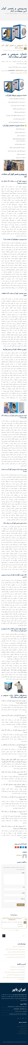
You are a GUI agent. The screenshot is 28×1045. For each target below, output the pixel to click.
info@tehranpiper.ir (18, 1011)
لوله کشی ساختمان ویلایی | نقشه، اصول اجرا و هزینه (16, 957)
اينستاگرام (20, 1018)
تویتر (23, 1018)
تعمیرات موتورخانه (23, 1028)
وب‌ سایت (23, 898)
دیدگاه (23, 872)
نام (24, 887)
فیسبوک (26, 847)
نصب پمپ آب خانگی (23, 1030)
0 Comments (5, 50)
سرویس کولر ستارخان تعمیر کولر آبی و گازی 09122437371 (12, 919)
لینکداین (21, 847)
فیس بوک (25, 1018)
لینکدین (18, 1018)
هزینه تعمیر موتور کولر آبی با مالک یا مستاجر (12, 972)
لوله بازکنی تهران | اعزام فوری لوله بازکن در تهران (16, 951)
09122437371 (19, 70)
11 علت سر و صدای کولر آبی (15, 966)
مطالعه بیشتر (20, 926)
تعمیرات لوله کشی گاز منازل (22, 1026)
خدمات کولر (13, 50)
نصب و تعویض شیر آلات (23, 1031)
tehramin (20, 50)
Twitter (23, 847)
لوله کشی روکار (24, 1024)
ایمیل (16, 847)
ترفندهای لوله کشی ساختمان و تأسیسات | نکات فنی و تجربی (14, 954)
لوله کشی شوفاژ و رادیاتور (22, 1033)
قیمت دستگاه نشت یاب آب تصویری (19, 946)
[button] (18, 930)
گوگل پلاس (18, 847)
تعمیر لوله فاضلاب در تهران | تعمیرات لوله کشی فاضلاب (15, 949)
